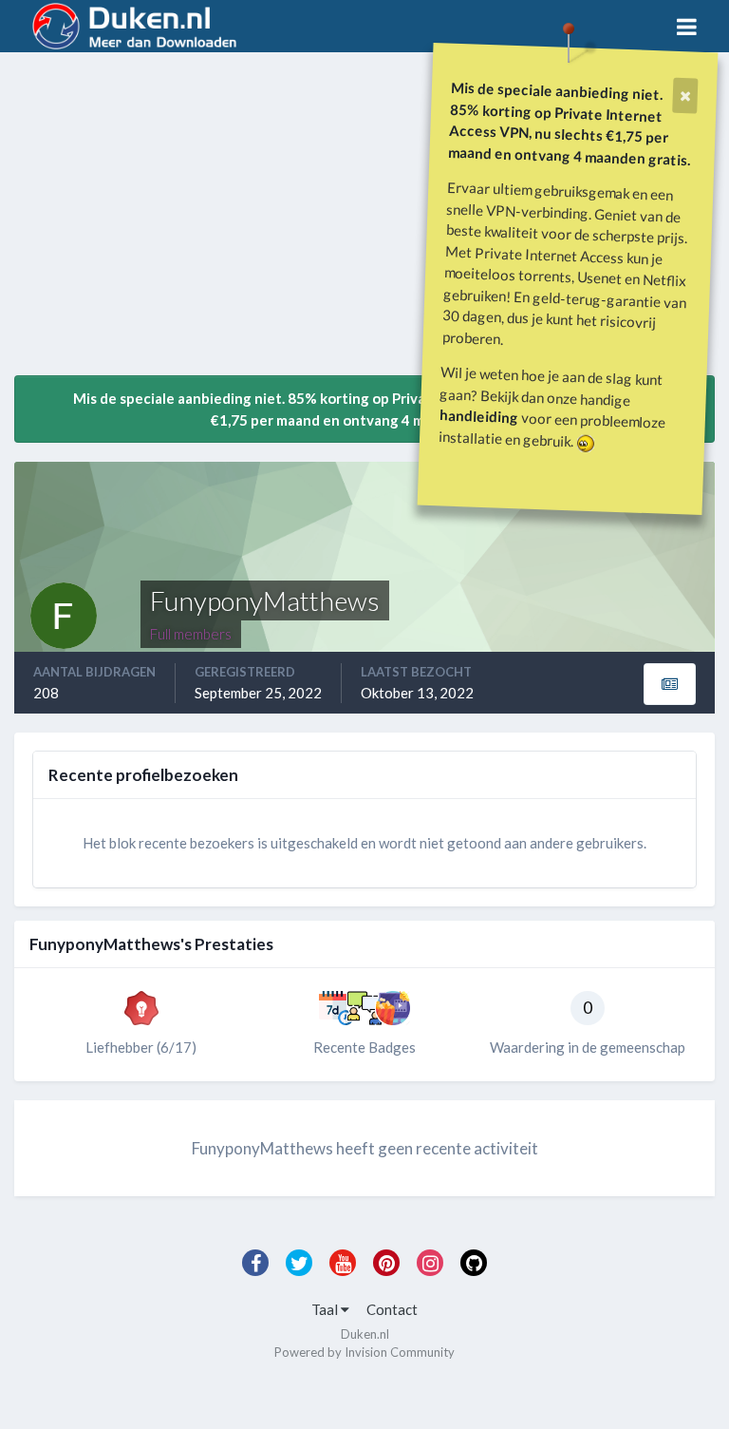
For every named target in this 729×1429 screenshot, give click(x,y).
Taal (326, 1309)
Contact (392, 1309)
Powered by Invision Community (364, 1352)
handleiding (479, 416)
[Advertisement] (236, 221)
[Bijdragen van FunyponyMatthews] (670, 684)
